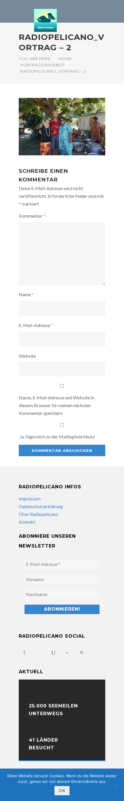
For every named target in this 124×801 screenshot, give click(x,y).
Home (65, 58)
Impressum (30, 498)
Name (26, 294)
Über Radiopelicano (38, 514)
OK (62, 790)
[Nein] (117, 785)
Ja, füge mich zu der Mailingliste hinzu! (57, 436)
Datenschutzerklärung (41, 506)
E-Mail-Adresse (36, 325)
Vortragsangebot (42, 65)
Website (27, 356)
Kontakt (27, 522)
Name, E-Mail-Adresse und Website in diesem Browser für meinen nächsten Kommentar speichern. (56, 405)
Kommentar (32, 215)
